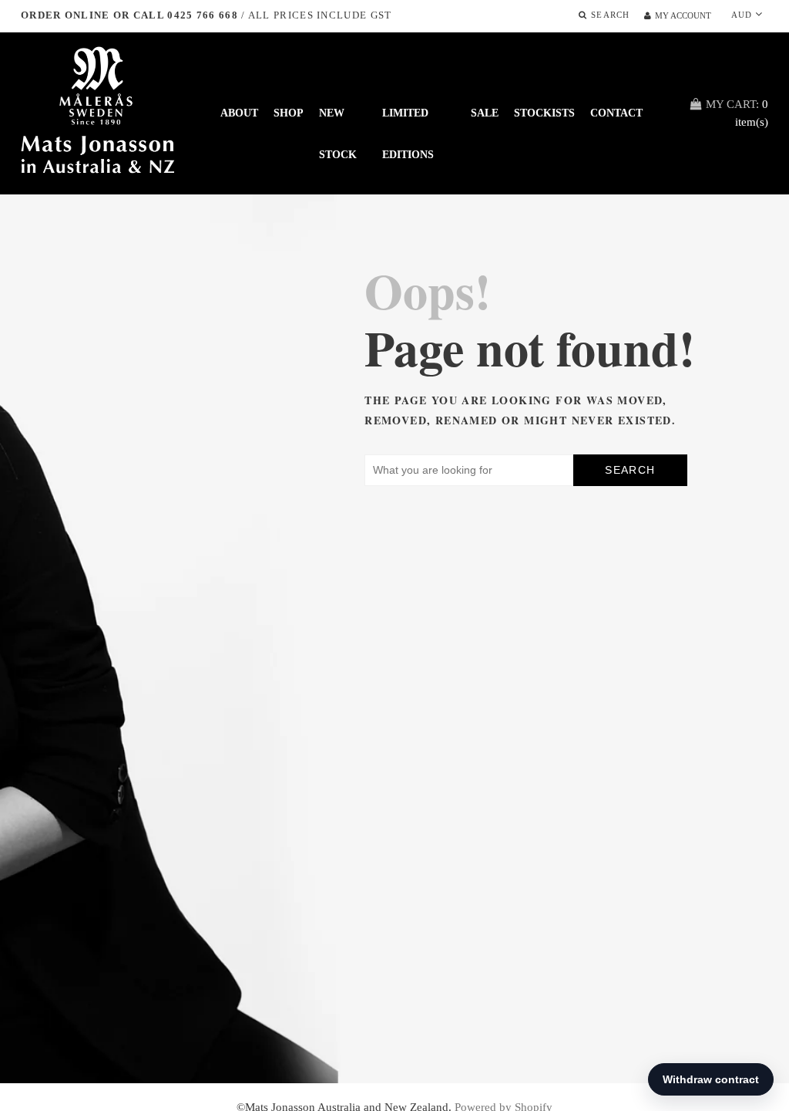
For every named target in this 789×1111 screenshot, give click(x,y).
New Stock (338, 120)
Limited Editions (408, 120)
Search (630, 470)
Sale (485, 113)
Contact (616, 113)
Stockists (544, 113)
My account (683, 15)
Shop (289, 113)
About (239, 113)
